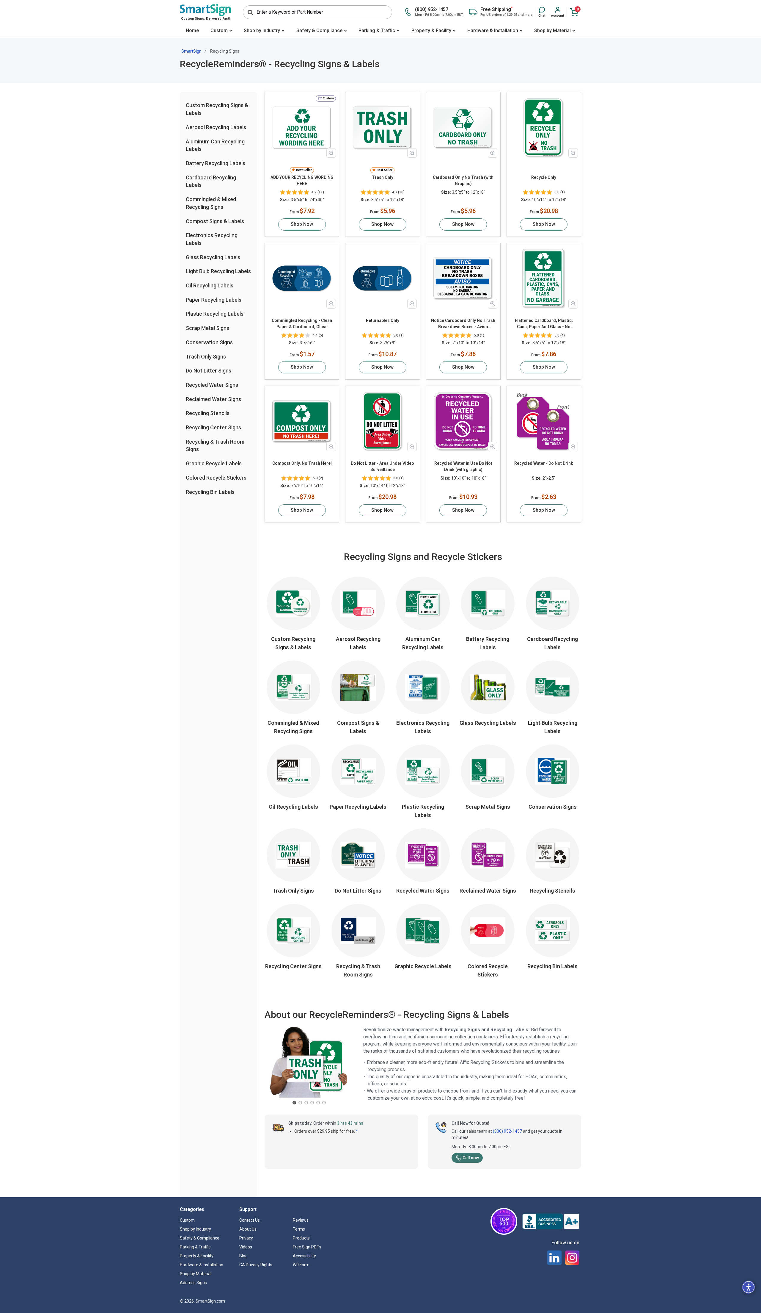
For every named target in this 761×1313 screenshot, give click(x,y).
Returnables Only (382, 320)
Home (192, 30)
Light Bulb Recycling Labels (218, 271)
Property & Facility (431, 30)
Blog (243, 1255)
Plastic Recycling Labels (214, 314)
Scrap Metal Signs (207, 328)
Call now (471, 1157)
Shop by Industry (262, 30)
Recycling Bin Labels (210, 492)
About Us (248, 1229)
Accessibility (304, 1255)
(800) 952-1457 (507, 1131)
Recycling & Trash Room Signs (358, 970)
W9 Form (301, 1264)
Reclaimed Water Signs (213, 399)
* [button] (357, 1131)
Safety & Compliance (319, 30)
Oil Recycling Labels (209, 285)
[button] (541, 12)
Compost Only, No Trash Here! (302, 463)
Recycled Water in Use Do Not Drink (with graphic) (463, 466)
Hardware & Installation (492, 30)
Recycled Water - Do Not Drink (543, 463)
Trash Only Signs (206, 356)
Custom (219, 30)
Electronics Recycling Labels (422, 727)
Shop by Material (552, 30)
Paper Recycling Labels (213, 299)
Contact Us (249, 1220)
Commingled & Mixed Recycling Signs (293, 727)
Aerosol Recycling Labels (216, 127)
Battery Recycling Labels (215, 163)
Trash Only (382, 177)
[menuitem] (192, 31)
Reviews (301, 1220)
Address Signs (193, 1282)
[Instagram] (572, 1258)
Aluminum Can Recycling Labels (423, 643)
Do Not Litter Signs (208, 370)
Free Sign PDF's (307, 1247)
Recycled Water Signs (212, 385)
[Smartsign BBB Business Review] (550, 1221)
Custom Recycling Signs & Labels (293, 643)
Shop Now (302, 224)
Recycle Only (543, 177)
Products (301, 1238)
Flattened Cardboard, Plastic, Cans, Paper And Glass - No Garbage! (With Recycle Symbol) (543, 324)
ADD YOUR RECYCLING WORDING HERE (302, 180)
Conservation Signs (209, 342)
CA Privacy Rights (255, 1264)
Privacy (246, 1238)
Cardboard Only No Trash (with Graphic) (463, 180)
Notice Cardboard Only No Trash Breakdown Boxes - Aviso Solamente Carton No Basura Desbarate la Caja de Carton (463, 324)
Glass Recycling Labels (213, 257)
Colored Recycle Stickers (216, 478)
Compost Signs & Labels (215, 221)
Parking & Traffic (377, 30)
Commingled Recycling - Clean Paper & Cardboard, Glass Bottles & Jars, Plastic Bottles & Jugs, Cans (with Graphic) (302, 324)
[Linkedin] (554, 1258)
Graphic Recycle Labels (214, 463)
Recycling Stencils (207, 413)
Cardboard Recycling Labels (552, 643)
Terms (299, 1229)
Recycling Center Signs (213, 427)
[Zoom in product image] (331, 153)
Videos (245, 1247)
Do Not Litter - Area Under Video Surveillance (382, 466)
